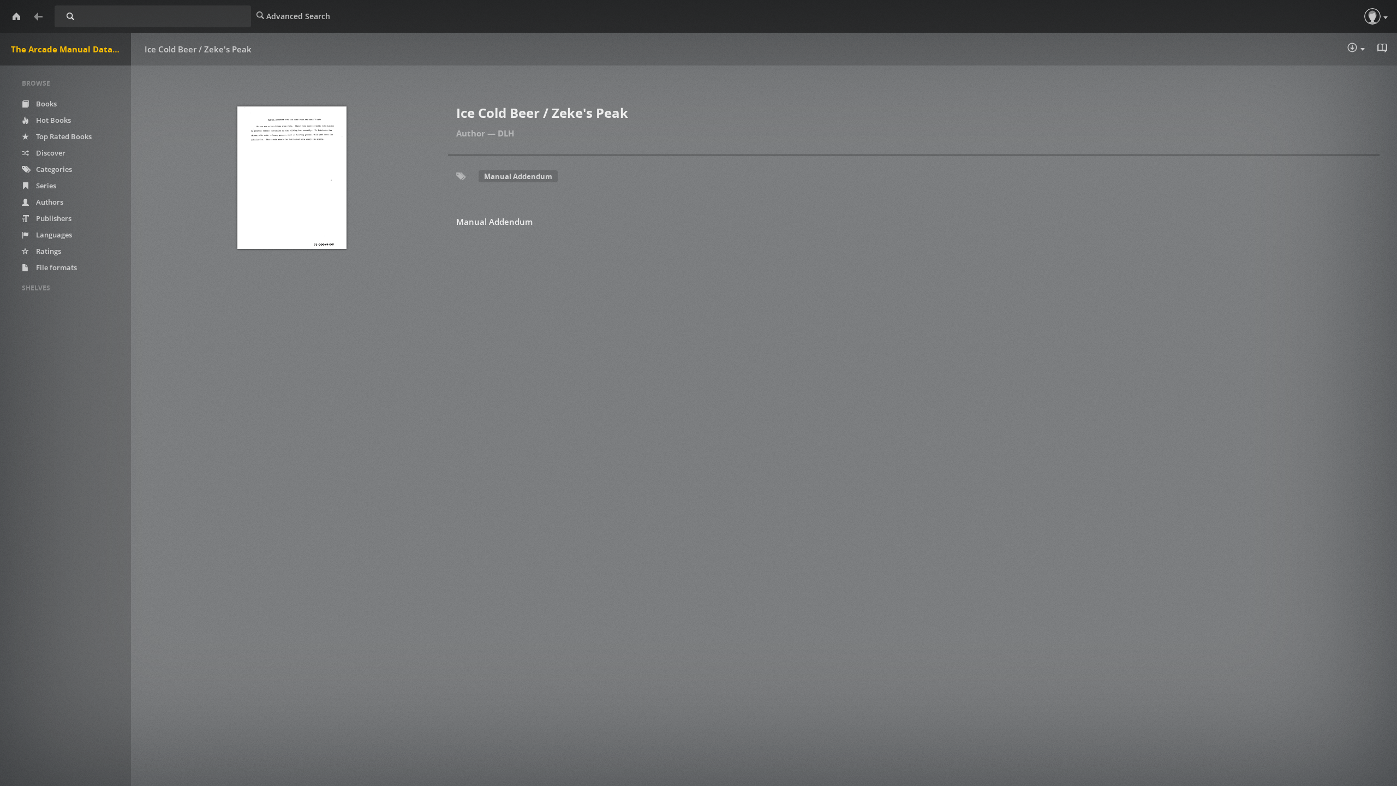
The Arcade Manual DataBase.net (71, 49)
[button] (1372, 16)
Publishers (52, 218)
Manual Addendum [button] (518, 176)
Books (45, 104)
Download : (1364, 50)
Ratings (47, 251)
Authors (48, 202)
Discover (49, 153)
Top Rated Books (63, 136)
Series (45, 185)
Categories (53, 169)
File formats (55, 267)
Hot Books (52, 120)
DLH (506, 133)
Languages (53, 235)
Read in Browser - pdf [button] (1383, 49)
